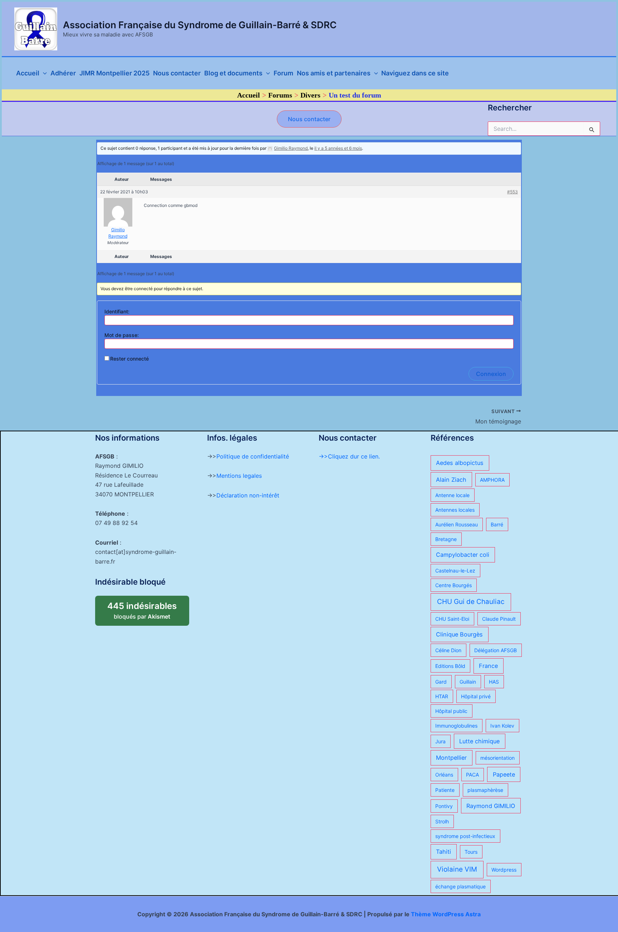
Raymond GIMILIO (490, 805)
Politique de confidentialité (252, 456)
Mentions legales (239, 475)
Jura (440, 741)
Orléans (444, 775)
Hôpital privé (476, 696)
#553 (512, 191)
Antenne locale (452, 495)
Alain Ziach (451, 479)
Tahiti (443, 851)
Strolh (442, 821)
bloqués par (148, 608)
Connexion (491, 373)
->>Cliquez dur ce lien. (349, 456)
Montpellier (451, 757)
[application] (43, 73)
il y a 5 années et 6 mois (338, 148)
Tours (471, 852)
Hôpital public (451, 711)
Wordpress (503, 870)
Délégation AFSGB (495, 650)
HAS (494, 682)
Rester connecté (129, 359)
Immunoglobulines (456, 726)
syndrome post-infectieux (465, 836)
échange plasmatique (460, 886)
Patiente (445, 790)
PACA (472, 775)
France (488, 665)
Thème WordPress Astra (446, 914)
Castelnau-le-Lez (455, 570)
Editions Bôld (450, 666)
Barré (497, 524)
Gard (441, 682)
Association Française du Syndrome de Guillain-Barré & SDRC (200, 24)
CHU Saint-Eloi (452, 619)
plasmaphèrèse (485, 790)
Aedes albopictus (460, 462)
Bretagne (446, 539)
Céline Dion (448, 650)
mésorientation (497, 758)
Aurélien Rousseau (456, 524)
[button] (309, 119)
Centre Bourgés (453, 585)
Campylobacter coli (462, 554)
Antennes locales (455, 510)
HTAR (441, 696)
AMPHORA (492, 480)
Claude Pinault (499, 619)
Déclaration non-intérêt (247, 495)
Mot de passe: (121, 335)
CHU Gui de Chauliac (471, 602)
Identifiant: (116, 311)
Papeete (504, 774)
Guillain (468, 682)
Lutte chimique (479, 741)
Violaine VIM (457, 869)
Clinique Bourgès (459, 634)
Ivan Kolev (502, 726)
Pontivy (444, 806)
